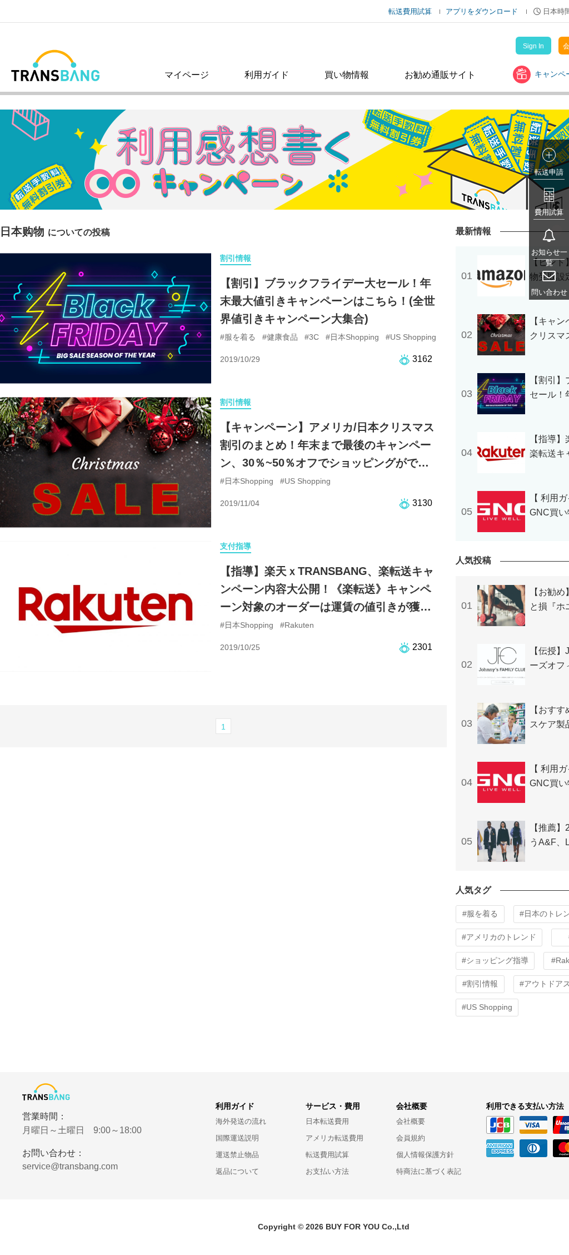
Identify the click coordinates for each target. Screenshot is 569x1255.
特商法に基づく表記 (428, 1171)
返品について (237, 1171)
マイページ (186, 75)
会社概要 (410, 1121)
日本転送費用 (327, 1121)
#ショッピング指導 (495, 960)
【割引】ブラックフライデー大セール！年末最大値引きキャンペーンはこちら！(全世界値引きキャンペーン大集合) (327, 301)
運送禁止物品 (237, 1154)
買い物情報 (347, 75)
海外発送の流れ (241, 1121)
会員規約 (410, 1138)
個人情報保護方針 (425, 1154)
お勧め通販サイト (440, 75)
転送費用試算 (410, 11)
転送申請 (549, 172)
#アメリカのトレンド (499, 936)
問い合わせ (549, 292)
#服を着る (480, 913)
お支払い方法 (327, 1171)
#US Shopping (487, 1007)
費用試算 (549, 212)
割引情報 (235, 258)
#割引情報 (480, 983)
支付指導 (235, 546)
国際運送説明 (237, 1138)
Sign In (533, 46)
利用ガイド (266, 75)
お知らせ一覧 (549, 257)
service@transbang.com (70, 1166)
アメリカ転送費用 (334, 1138)
